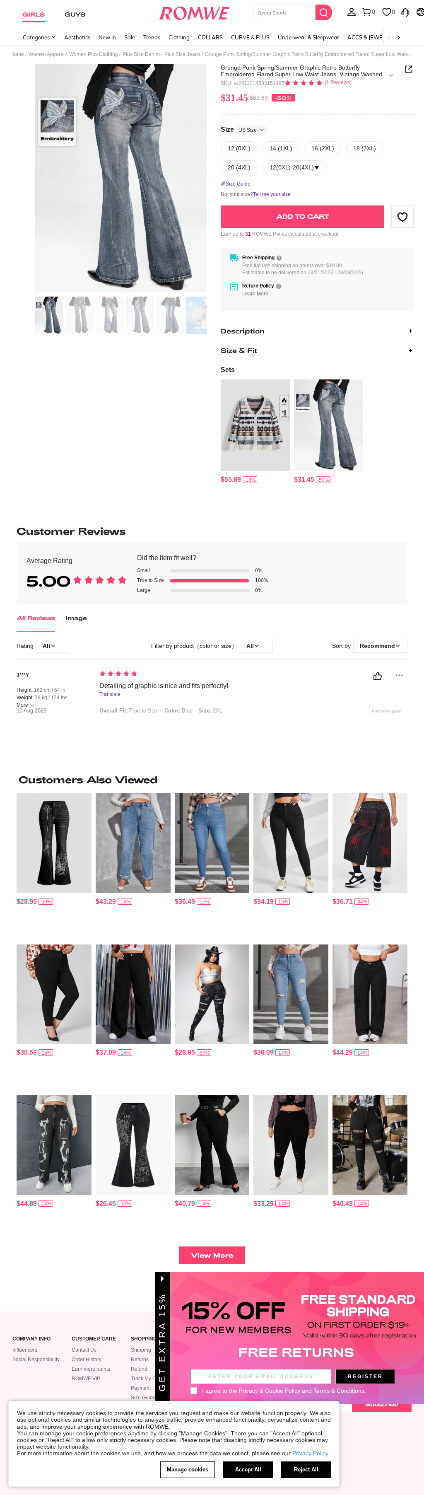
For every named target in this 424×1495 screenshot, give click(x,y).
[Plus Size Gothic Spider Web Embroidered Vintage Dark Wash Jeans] (54, 843)
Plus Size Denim (141, 54)
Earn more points (91, 1369)
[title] (212, 779)
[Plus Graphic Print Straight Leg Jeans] (54, 1145)
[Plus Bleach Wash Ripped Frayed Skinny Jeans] (290, 994)
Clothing (179, 37)
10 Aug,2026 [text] (31, 711)
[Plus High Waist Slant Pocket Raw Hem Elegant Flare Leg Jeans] (212, 1145)
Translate (109, 694)
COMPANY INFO (31, 1339)
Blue (178, 710)
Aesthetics (77, 37)
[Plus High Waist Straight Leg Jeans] (369, 994)
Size (239, 129)
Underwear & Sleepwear (308, 37)
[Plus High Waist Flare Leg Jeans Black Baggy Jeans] (133, 994)
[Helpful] (378, 676)
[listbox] (351, 11)
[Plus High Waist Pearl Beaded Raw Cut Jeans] (133, 843)
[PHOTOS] (121, 178)
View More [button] (212, 1255)
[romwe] (194, 11)
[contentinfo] (231, 479)
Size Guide (143, 1398)
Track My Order (148, 1378)
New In (107, 37)
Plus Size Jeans (182, 54)
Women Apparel (47, 54)
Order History (86, 1359)
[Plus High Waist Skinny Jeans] (290, 843)
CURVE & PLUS (250, 37)
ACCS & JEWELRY (370, 37)
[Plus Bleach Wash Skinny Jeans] (212, 843)
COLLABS (210, 37)
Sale (129, 37)
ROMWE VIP (86, 1378)
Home (17, 54)
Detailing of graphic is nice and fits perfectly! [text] (163, 685)
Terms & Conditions (338, 1390)
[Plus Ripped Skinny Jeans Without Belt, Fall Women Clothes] (369, 1145)
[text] (204, 674)
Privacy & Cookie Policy (269, 1390)
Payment (141, 1388)
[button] (402, 216)
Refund (139, 1369)
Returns (140, 1359)
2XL (210, 710)
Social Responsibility (36, 1359)
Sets (228, 369)
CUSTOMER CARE (94, 1339)
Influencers (24, 1350)
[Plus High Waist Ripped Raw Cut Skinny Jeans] (290, 1145)
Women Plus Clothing (93, 54)
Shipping (141, 1350)
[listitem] (255, 431)
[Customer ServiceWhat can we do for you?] (405, 11)
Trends (151, 37)
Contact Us (84, 1350)
